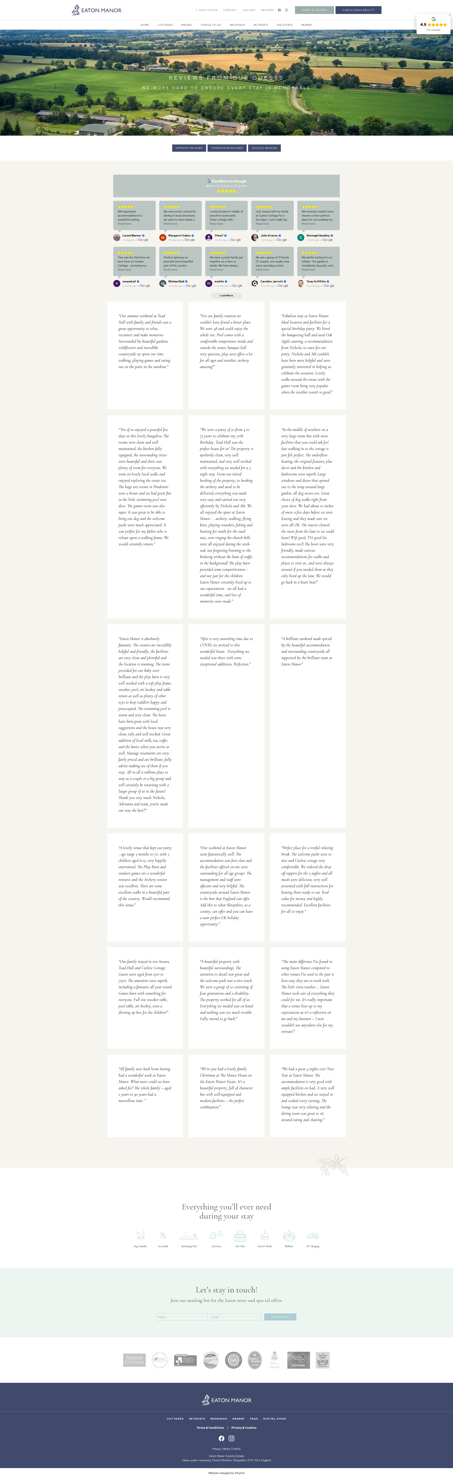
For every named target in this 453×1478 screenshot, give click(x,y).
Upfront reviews (189, 148)
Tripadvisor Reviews (227, 148)
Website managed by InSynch (226, 1473)
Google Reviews (264, 148)
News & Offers (314, 10)
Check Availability (359, 10)
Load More (226, 1145)
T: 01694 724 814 (207, 10)
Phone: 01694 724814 (227, 1449)
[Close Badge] (449, 15)
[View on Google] (116, 237)
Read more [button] (124, 224)
